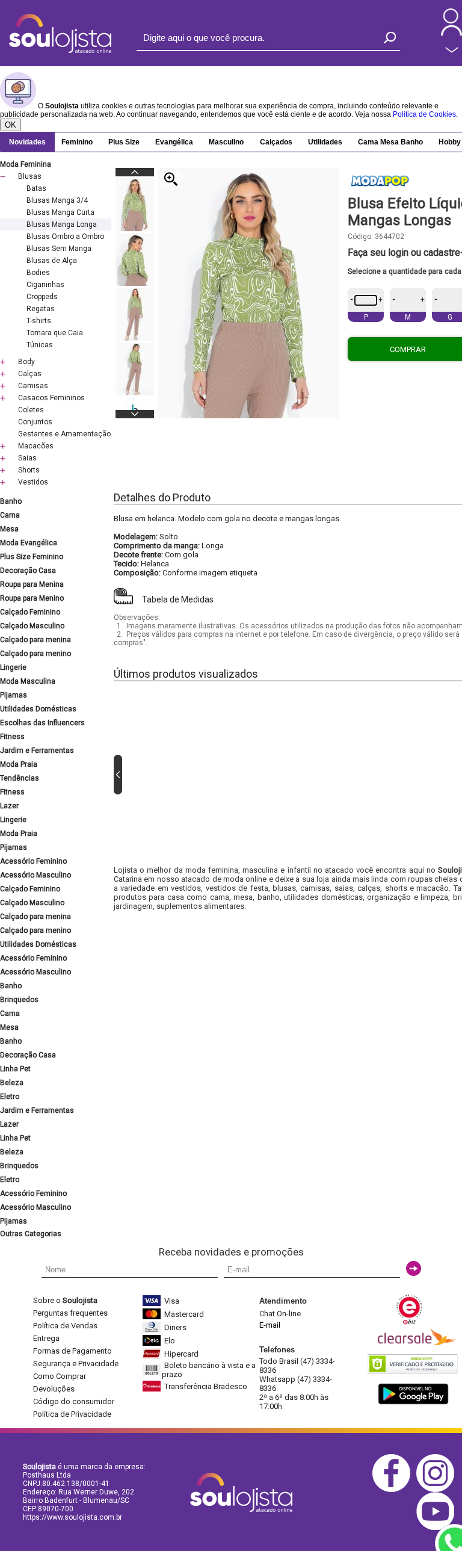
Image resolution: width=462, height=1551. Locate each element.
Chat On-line (280, 1313)
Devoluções (54, 1388)
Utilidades (325, 142)
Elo (169, 1340)
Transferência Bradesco (205, 1386)
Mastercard (184, 1314)
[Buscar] (389, 38)
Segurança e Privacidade (76, 1363)
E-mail (269, 1325)
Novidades (27, 142)
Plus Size (124, 142)
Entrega (46, 1338)
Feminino (77, 142)
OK (10, 124)
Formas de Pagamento (72, 1350)
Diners (175, 1327)
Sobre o (65, 1300)
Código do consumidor (73, 1401)
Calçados (276, 142)
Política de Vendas (65, 1325)
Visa (171, 1300)
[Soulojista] (60, 50)
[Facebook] (394, 1490)
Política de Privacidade (72, 1414)
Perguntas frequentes (70, 1312)
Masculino (226, 142)
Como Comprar (59, 1376)
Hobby (450, 142)
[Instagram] (438, 1490)
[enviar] (413, 1268)
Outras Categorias (30, 1234)
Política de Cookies (424, 114)
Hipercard (181, 1353)
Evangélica (174, 142)
